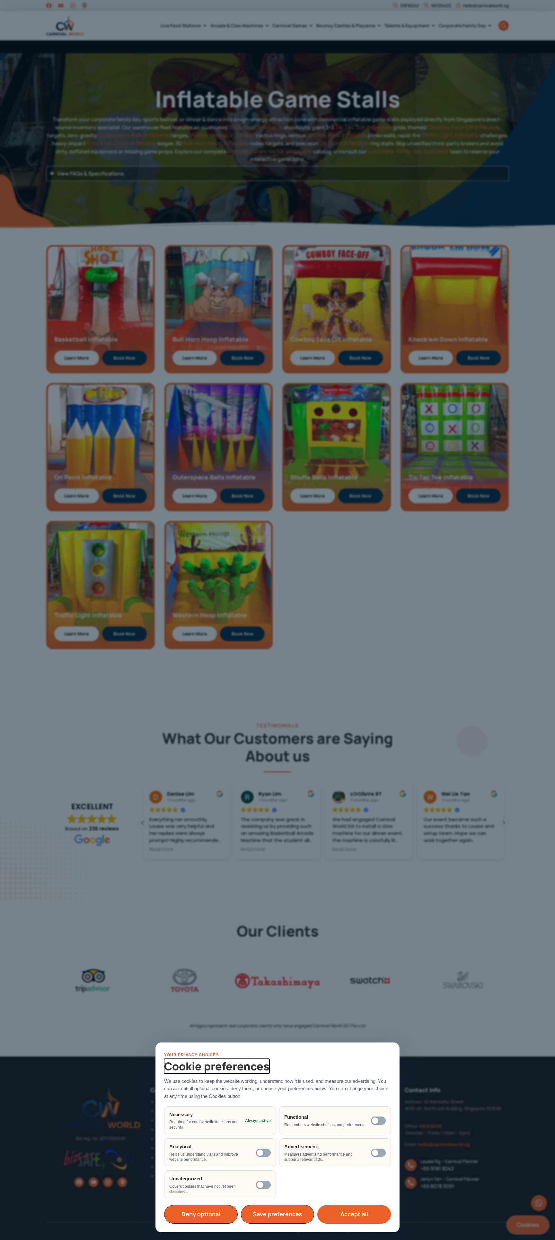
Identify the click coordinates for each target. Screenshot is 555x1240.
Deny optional (200, 1214)
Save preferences (277, 1214)
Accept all (354, 1214)
